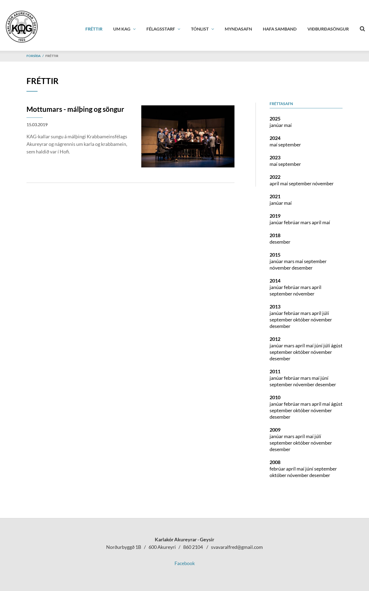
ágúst (337, 345)
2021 (275, 196)
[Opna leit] (362, 27)
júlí (325, 313)
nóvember (323, 183)
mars (306, 222)
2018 (275, 235)
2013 (275, 307)
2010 (275, 397)
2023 (275, 157)
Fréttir (51, 56)
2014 (275, 281)
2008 (275, 462)
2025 (275, 119)
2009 (275, 430)
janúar (277, 125)
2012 (275, 339)
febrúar (292, 222)
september (289, 144)
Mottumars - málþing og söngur (75, 109)
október (302, 320)
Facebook (185, 563)
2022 (275, 177)
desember (280, 242)
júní (318, 345)
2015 (275, 255)
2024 (275, 138)
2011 (275, 371)
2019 (275, 216)
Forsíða (33, 56)
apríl (275, 183)
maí (288, 125)
